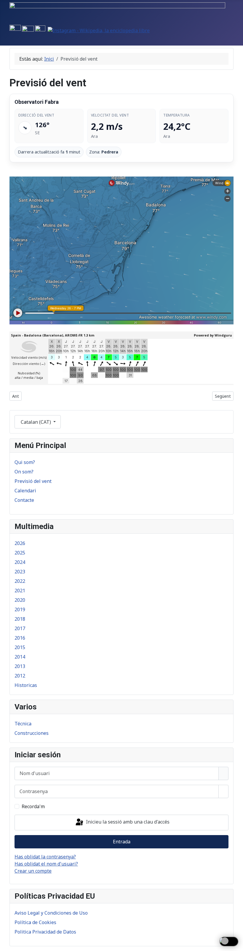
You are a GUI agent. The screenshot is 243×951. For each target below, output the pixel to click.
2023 (20, 571)
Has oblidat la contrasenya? (45, 856)
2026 (20, 543)
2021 (20, 590)
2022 (20, 581)
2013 (20, 666)
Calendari (25, 490)
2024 (20, 562)
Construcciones (32, 733)
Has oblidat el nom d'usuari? (46, 864)
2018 (20, 619)
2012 (20, 675)
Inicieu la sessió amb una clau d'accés (127, 822)
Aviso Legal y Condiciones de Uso (51, 913)
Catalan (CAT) (36, 422)
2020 (20, 600)
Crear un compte (33, 871)
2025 (20, 552)
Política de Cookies (35, 922)
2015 (20, 647)
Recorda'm (33, 806)
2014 (20, 657)
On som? (24, 471)
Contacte (24, 500)
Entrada (121, 841)
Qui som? (25, 462)
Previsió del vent (33, 481)
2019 (20, 609)
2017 (20, 628)
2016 (20, 638)
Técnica (23, 723)
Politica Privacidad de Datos (45, 932)
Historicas (26, 685)
